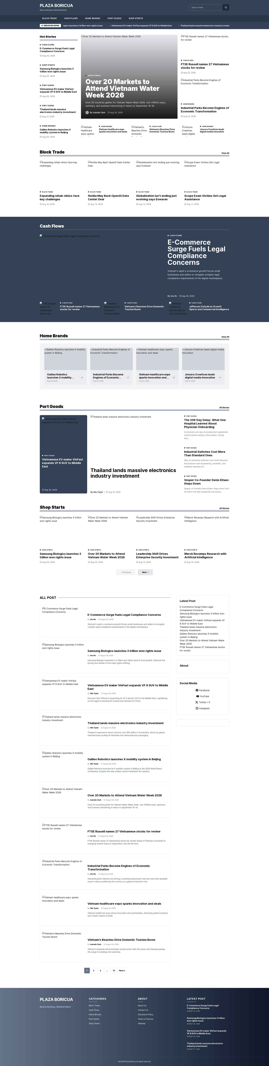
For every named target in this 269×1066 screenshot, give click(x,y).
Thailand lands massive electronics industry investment (174, 25)
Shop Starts (136, 18)
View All (225, 153)
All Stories (224, 407)
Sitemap (141, 1023)
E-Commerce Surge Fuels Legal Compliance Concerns (57, 50)
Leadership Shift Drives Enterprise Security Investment (157, 555)
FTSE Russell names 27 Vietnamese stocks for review (205, 66)
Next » (122, 970)
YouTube (204, 696)
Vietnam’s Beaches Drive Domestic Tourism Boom (162, 130)
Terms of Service (145, 1019)
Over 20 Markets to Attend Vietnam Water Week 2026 (122, 88)
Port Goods (114, 18)
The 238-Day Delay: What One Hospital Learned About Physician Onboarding (205, 423)
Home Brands (92, 18)
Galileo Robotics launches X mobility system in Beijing (55, 131)
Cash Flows (71, 18)
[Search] (225, 7)
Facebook (204, 690)
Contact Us (143, 1010)
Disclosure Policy (145, 1014)
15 (114, 970)
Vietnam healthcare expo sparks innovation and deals (113, 130)
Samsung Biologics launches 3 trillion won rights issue (57, 70)
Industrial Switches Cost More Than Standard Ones (204, 453)
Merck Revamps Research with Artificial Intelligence (205, 555)
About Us (142, 1005)
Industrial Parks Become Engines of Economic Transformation (205, 109)
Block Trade (49, 18)
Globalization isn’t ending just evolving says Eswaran (156, 197)
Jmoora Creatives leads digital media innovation (212, 130)
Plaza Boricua (56, 5)
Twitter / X (204, 702)
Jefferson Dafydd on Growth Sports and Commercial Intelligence (209, 308)
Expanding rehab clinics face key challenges (59, 197)
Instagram (204, 708)
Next (145, 572)
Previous (126, 572)
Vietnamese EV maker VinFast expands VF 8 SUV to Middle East (108, 25)
